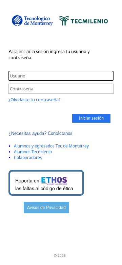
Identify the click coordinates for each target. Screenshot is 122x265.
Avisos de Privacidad (46, 207)
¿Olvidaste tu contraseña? (34, 99)
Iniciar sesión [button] (91, 118)
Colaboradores (28, 157)
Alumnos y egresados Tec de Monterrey (51, 146)
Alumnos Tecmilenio (33, 152)
